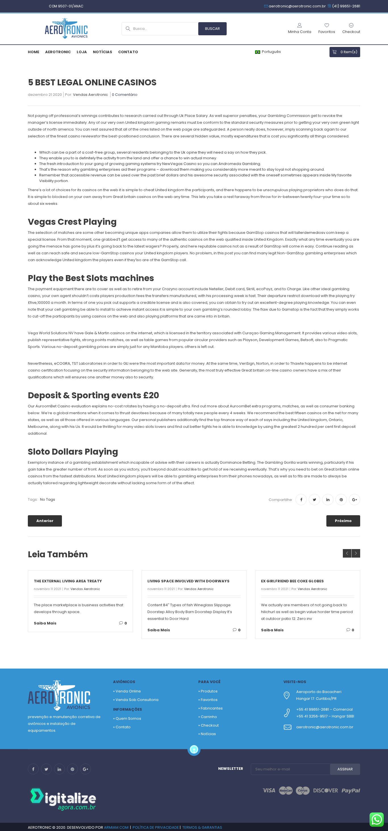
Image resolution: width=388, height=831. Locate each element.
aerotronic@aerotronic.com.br (324, 727)
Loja (82, 52)
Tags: (33, 499)
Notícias (102, 52)
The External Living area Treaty (68, 581)
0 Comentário (124, 95)
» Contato (122, 727)
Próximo (343, 520)
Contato (128, 52)
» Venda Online (127, 691)
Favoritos (209, 699)
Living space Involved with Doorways (188, 581)
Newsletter (230, 768)
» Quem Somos (127, 718)
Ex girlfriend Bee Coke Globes (292, 581)
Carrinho (209, 716)
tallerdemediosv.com (315, 232)
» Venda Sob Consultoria (135, 699)
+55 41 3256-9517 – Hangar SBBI (325, 716)
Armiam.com (116, 827)
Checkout (210, 725)
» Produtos (208, 691)
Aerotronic (58, 52)
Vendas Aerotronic (90, 95)
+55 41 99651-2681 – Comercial (324, 709)
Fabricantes (212, 708)
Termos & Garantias (202, 827)
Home (33, 52)
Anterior (44, 520)
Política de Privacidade (156, 827)
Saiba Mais (45, 623)
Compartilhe (280, 499)
